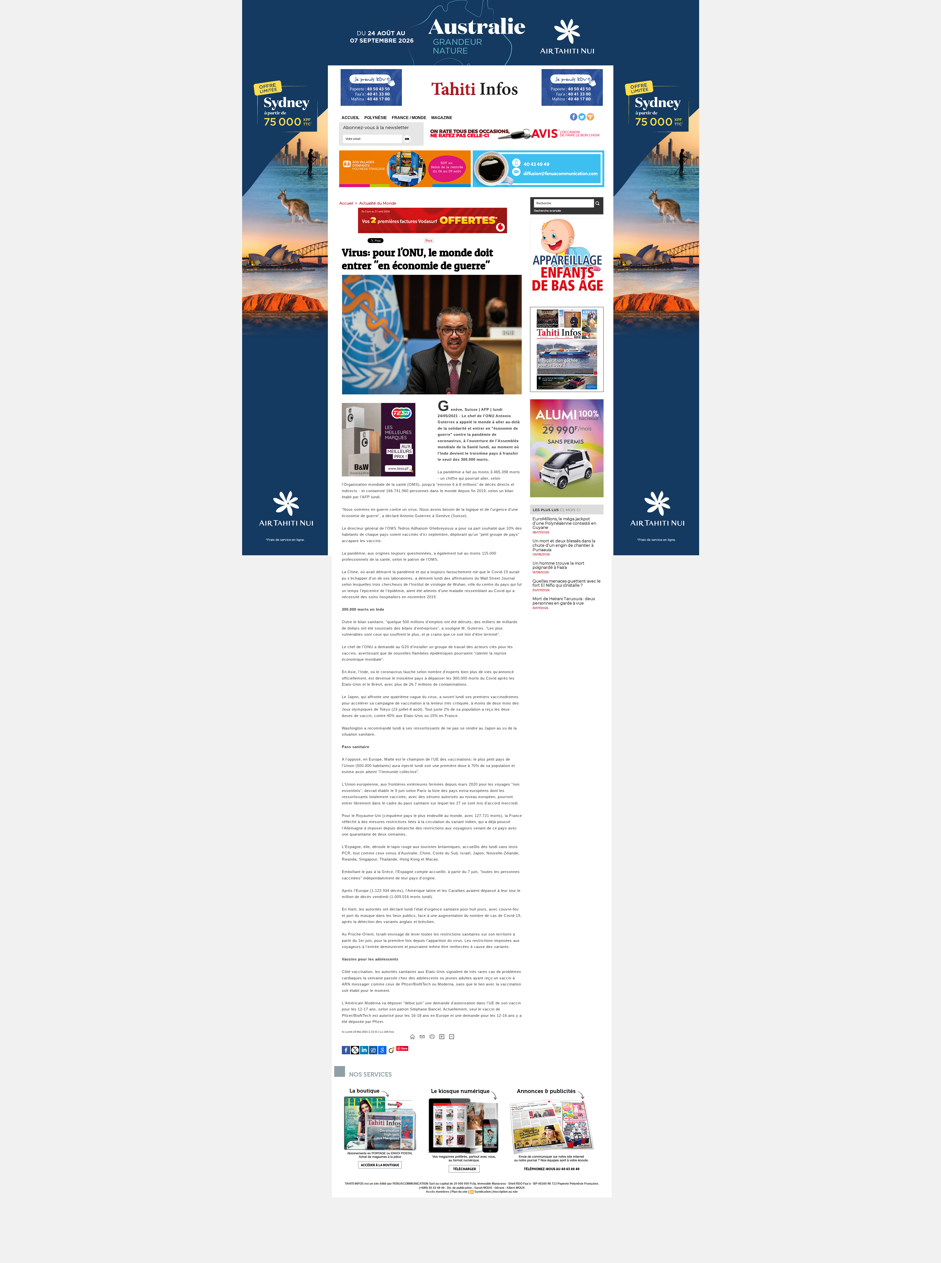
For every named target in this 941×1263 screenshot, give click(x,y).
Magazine (441, 118)
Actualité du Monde (377, 203)
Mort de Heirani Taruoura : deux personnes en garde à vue (563, 601)
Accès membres (437, 1191)
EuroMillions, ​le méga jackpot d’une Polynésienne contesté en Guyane (564, 523)
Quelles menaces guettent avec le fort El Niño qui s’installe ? (566, 583)
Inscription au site (505, 1191)
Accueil (350, 118)
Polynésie (375, 118)
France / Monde (409, 118)
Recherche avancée (547, 210)
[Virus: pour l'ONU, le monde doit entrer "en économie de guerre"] (432, 276)
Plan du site (459, 1191)
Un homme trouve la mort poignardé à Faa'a (558, 565)
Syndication (482, 1191)
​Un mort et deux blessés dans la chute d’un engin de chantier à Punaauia (563, 545)
